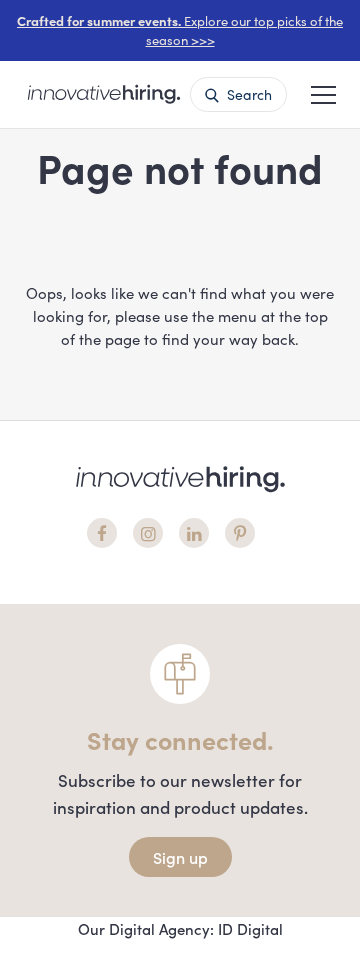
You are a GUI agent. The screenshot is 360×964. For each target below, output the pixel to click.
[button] (323, 93)
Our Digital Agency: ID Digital (180, 928)
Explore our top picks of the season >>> (180, 30)
